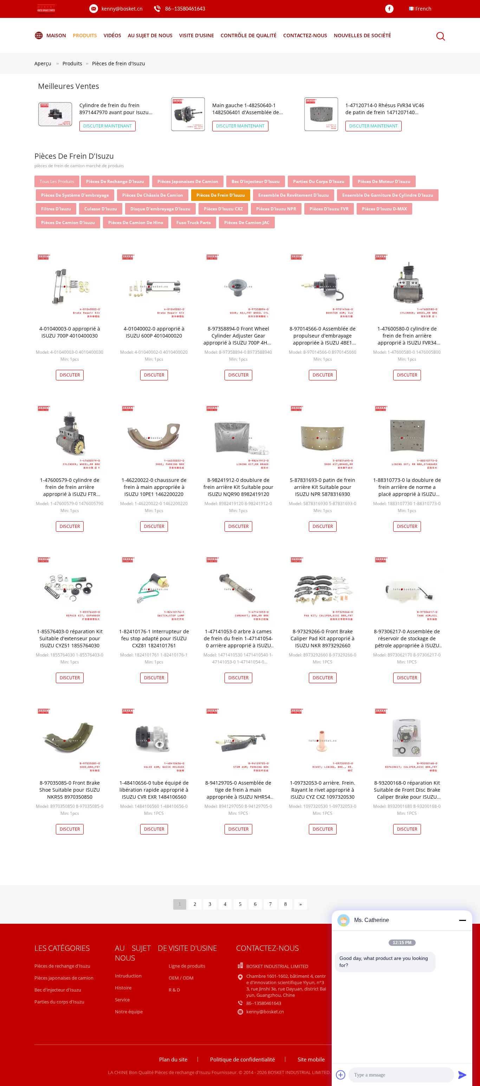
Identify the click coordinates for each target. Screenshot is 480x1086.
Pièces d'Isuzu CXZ (223, 209)
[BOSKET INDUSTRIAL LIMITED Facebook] (391, 9)
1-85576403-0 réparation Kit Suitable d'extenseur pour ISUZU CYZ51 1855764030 (70, 638)
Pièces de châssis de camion (152, 195)
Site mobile (311, 1059)
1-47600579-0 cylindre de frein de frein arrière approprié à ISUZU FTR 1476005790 (69, 490)
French (423, 8)
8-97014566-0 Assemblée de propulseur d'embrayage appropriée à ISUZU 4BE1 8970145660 (323, 339)
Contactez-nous (305, 35)
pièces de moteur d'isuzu (384, 181)
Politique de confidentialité (242, 1059)
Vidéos (112, 35)
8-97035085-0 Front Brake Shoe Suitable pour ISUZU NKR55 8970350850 (69, 789)
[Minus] (462, 920)
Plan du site (173, 1059)
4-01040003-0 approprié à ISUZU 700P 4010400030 (69, 332)
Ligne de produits (187, 966)
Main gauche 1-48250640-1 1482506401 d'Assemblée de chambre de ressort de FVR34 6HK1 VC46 (246, 116)
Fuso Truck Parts (193, 222)
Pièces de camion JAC (247, 222)
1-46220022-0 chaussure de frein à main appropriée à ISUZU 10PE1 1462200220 (154, 487)
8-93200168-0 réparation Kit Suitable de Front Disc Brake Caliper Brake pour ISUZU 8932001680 (407, 793)
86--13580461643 (185, 9)
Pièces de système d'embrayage (75, 195)
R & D (174, 990)
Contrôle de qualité (249, 35)
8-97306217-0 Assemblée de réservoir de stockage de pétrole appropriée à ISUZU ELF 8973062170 (407, 642)
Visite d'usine (196, 35)
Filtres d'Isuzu (56, 209)
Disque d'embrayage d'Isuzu (160, 209)
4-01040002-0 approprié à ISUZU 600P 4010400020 (154, 332)
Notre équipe (129, 1011)
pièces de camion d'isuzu (68, 222)
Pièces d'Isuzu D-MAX (384, 209)
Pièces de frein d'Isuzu (118, 63)
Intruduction (128, 976)
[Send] (462, 1074)
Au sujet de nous (150, 35)
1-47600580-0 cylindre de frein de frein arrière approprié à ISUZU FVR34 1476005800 (407, 339)
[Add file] (341, 1074)
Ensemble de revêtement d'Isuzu (293, 195)
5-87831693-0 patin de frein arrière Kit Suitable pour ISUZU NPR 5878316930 (322, 487)
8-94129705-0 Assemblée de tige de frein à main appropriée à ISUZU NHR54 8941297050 (238, 793)
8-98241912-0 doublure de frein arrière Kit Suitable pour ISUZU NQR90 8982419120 (238, 487)
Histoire (123, 987)
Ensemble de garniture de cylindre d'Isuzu (387, 195)
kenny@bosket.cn (122, 8)
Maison (56, 35)
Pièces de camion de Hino (135, 222)
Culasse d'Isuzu (100, 209)
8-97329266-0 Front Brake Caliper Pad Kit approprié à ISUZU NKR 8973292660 (323, 638)
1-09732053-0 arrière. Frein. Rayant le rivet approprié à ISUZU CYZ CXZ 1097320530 (322, 789)
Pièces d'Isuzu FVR (329, 209)
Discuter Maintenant (107, 126)
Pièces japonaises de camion (187, 181)
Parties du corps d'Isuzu (318, 181)
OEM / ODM (181, 978)
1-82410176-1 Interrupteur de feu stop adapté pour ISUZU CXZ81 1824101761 (154, 638)
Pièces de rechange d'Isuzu (115, 181)
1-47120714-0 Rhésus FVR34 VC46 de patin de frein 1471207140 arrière (384, 112)
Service (122, 999)
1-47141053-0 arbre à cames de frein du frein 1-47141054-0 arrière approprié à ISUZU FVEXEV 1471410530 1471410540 (238, 645)
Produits (85, 35)
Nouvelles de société (362, 35)
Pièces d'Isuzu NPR (276, 209)
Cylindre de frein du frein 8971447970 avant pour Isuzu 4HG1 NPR (114, 112)
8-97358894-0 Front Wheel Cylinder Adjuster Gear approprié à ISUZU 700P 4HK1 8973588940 (238, 339)
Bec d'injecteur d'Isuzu (256, 181)
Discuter (70, 375)
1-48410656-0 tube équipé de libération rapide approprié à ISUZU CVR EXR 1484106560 (154, 789)
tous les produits (57, 181)
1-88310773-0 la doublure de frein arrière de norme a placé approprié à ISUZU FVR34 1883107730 (407, 490)
